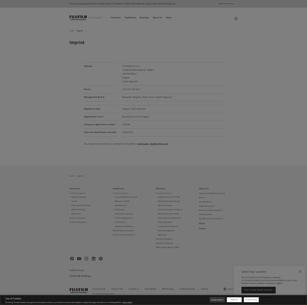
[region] (153, 300)
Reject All (234, 299)
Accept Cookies (251, 299)
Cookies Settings (217, 299)
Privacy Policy (127, 302)
